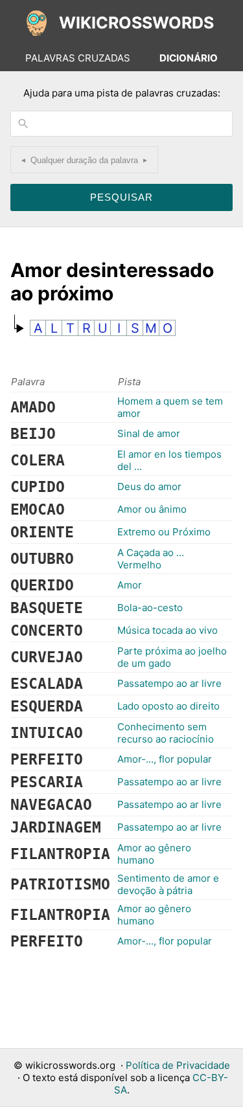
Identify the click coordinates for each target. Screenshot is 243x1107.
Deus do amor (149, 486)
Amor (129, 585)
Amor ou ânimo (152, 509)
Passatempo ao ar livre (169, 683)
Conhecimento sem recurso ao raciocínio (165, 733)
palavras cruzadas (77, 58)
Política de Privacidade (178, 1065)
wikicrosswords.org (70, 1065)
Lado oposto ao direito (168, 706)
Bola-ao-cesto (150, 607)
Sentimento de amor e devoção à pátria (168, 884)
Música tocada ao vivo (167, 630)
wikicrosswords (136, 22)
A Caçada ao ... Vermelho (150, 558)
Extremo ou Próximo (164, 532)
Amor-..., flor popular (164, 759)
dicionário (188, 58)
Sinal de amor (148, 433)
